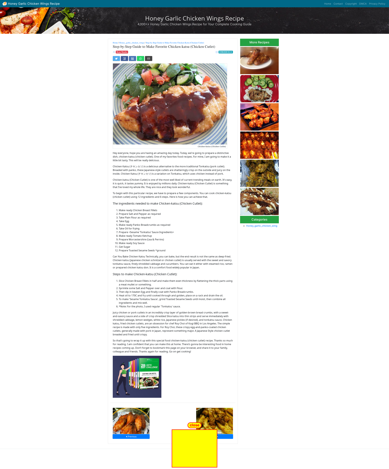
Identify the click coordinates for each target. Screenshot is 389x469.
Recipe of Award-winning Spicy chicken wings (257, 172)
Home (327, 3)
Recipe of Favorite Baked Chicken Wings (257, 59)
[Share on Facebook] (124, 58)
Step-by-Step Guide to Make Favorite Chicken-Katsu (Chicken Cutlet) (175, 42)
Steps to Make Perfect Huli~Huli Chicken (255, 87)
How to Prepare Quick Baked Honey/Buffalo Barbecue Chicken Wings (259, 144)
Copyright (351, 3)
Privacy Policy (377, 3)
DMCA (363, 3)
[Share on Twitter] (116, 58)
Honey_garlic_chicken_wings (131, 42)
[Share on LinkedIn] (132, 58)
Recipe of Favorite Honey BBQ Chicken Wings (131, 420)
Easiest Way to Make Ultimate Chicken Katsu (256, 200)
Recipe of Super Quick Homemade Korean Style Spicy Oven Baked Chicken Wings (258, 116)
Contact (338, 3)
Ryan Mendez (122, 52)
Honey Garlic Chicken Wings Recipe (33, 3)
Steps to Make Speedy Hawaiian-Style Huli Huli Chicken (214, 420)
